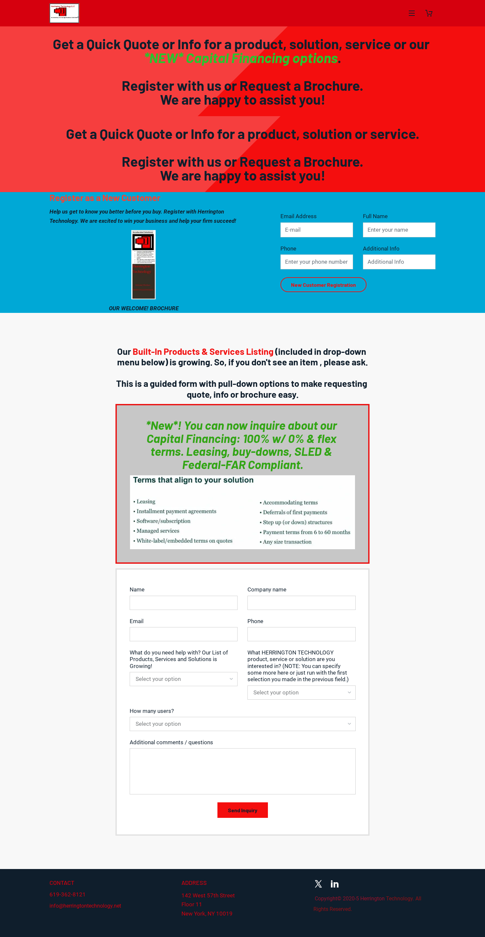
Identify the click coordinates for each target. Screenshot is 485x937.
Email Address (298, 216)
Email (137, 621)
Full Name (375, 216)
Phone (288, 248)
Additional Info (381, 248)
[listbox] (184, 679)
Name (137, 589)
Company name (266, 589)
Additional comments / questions (171, 742)
